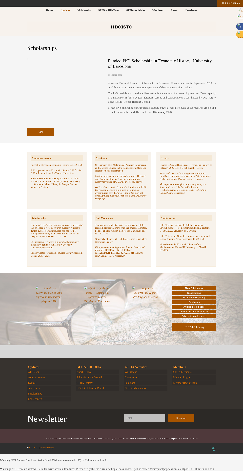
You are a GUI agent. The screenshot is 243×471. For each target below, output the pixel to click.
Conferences (168, 218)
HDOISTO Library (194, 327)
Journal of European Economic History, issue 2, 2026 (56, 165)
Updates (65, 10)
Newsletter (191, 10)
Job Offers (34, 388)
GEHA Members (182, 372)
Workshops (131, 372)
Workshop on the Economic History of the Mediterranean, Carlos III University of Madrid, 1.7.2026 (183, 247)
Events (164, 158)
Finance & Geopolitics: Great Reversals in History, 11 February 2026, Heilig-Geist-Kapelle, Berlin (186, 166)
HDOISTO (33, 447)
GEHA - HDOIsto (108, 10)
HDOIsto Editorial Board (90, 388)
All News (33, 372)
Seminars (101, 158)
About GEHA (84, 372)
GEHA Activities (135, 10)
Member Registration (185, 382)
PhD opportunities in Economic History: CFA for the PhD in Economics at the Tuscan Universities (56, 171)
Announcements (41, 158)
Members (157, 10)
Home (49, 10)
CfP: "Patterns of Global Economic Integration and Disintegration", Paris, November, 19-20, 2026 (185, 237)
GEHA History (85, 382)
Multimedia (84, 10)
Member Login (181, 377)
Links (174, 10)
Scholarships (39, 218)
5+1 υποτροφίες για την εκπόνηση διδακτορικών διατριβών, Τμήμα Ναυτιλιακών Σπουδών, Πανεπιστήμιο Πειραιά (55, 245)
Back (40, 131)
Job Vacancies (104, 218)
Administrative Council (89, 377)
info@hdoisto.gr (47, 447)
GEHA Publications (135, 388)
